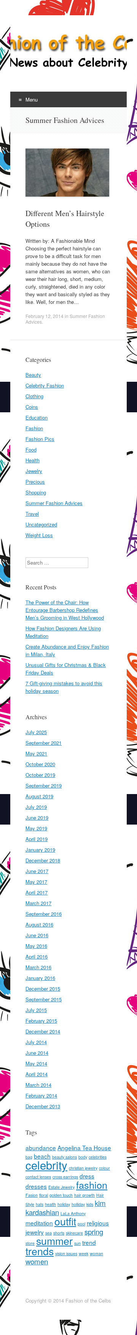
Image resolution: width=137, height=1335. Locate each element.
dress (87, 1176)
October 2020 (40, 764)
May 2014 (36, 1063)
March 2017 (38, 903)
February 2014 (41, 1095)
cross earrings (65, 1177)
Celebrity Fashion (44, 385)
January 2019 (40, 849)
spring (93, 1232)
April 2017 (36, 892)
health (50, 1204)
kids (89, 1204)
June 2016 (36, 935)
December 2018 (42, 860)
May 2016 (36, 945)
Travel (32, 513)
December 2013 (42, 1106)
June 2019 (36, 817)
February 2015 (41, 1020)
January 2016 (40, 977)
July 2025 (36, 732)
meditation (39, 1223)
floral (43, 1195)
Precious (35, 481)
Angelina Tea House (84, 1147)
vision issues (66, 1253)
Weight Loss (39, 535)
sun (77, 1243)
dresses (36, 1186)
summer (54, 1240)
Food (31, 449)
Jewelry (33, 471)
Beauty (33, 374)
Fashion (34, 428)
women (36, 1261)
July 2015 (36, 1010)
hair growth (84, 1195)
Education (36, 417)
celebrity (46, 1165)
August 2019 (39, 796)
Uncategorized (41, 524)
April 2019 (36, 839)
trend (89, 1242)
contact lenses (38, 1177)
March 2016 (38, 967)
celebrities (98, 1157)
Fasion (31, 1195)
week (83, 1253)
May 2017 (36, 881)
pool (81, 1224)
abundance (40, 1147)
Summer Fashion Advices (54, 503)
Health (32, 460)
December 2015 (42, 988)
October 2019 (40, 774)
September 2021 (43, 742)
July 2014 (36, 1042)
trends (39, 1250)
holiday (63, 1204)
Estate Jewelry (61, 1187)
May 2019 (36, 828)
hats (39, 1204)
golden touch (61, 1195)
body (82, 1157)
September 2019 (43, 785)
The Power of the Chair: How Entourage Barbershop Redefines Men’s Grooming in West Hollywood (64, 610)
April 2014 (36, 1074)
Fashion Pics (39, 438)
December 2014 (42, 1031)
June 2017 (36, 871)
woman (96, 1253)
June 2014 (36, 1052)
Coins (31, 406)
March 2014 (38, 1084)
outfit (65, 1221)
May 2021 (36, 753)
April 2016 (36, 956)
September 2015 (43, 999)
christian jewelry (83, 1168)
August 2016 (39, 924)
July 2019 (36, 806)
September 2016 (43, 913)
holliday (78, 1204)
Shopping (35, 492)
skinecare (74, 1233)
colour (104, 1168)
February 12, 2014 (44, 316)
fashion (91, 1184)
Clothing (34, 396)
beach (42, 1156)
